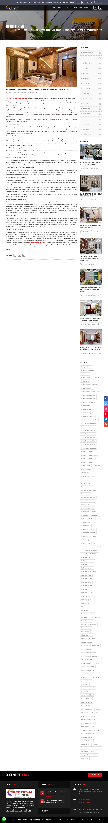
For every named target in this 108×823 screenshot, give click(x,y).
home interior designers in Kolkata (88, 536)
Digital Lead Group (46, 819)
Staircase (91, 119)
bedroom (93, 402)
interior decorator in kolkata (87, 557)
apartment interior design (86, 378)
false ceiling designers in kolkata (88, 498)
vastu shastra (96, 744)
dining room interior (85, 480)
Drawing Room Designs (86, 483)
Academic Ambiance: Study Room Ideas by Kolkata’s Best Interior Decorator (90, 320)
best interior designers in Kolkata (88, 441)
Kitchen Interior (91, 88)
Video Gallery (84, 819)
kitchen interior (84, 617)
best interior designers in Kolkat (88, 438)
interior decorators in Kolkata (87, 561)
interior (82, 547)
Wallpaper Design (91, 134)
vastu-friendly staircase (86, 748)
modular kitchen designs (86, 660)
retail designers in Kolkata (86, 695)
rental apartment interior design (88, 688)
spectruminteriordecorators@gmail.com (90, 809)
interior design (84, 565)
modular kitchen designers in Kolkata (89, 656)
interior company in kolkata (93, 547)
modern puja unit (85, 646)
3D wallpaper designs (85, 367)
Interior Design (91, 78)
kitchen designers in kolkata (87, 614)
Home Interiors (91, 73)
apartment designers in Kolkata (87, 371)
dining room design (85, 473)
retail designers (84, 692)
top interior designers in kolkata (88, 727)
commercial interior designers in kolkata (89, 462)
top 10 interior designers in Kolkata (88, 720)
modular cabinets (95, 646)
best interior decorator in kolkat (87, 427)
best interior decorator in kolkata (88, 430)
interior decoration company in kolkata (89, 554)
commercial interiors (85, 466)
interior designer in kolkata (87, 593)
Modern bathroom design (86, 642)
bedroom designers (85, 406)
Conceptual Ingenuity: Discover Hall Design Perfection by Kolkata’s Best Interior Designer (91, 289)
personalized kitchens (86, 681)
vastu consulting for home (86, 741)
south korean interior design (87, 709)
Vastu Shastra (91, 129)
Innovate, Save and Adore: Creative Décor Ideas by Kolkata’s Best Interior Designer (90, 349)
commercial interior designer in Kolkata (89, 455)
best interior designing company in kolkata (90, 445)
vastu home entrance (85, 744)
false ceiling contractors (86, 487)
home (82, 519)
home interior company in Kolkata (88, 522)
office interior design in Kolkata (87, 667)
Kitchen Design (91, 83)
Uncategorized (91, 124)
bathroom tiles (84, 402)
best (96, 420)
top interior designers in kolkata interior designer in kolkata (91, 730)
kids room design (85, 603)
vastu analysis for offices (86, 737)
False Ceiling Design (91, 63)
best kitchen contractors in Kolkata (88, 448)
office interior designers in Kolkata (88, 674)
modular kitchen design (86, 649)
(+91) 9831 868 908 (84, 799)
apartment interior (85, 374)
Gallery (74, 7)
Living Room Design (30, 30)
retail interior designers (86, 699)
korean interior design (95, 617)
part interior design (95, 677)
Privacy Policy (98, 819)
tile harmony (93, 716)
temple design (84, 716)
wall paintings (98, 748)
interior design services (86, 582)
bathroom (97, 378)
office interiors (84, 677)
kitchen (97, 607)
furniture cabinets (85, 512)
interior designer (84, 589)
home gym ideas (90, 519)
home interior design (85, 526)
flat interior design (85, 505)
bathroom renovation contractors (88, 399)
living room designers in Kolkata (88, 639)
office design (96, 663)
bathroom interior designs (86, 388)
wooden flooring (84, 759)
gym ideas (94, 512)
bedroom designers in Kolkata (87, 409)
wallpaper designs (85, 755)
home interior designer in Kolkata (88, 533)
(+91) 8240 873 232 (84, 803)
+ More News (44, 811)
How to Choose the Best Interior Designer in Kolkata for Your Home (91, 226)
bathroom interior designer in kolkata (89, 385)
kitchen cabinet (84, 610)
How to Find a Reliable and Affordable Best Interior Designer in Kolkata (90, 164)
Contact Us (87, 7)
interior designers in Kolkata (87, 596)
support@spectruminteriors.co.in (89, 812)
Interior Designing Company (87, 600)
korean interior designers (86, 621)
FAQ (91, 819)
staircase (98, 709)
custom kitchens (96, 466)
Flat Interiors (91, 68)
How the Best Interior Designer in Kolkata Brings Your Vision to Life (91, 195)
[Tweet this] (19, 255)
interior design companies (86, 568)
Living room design (85, 632)
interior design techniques (86, 586)
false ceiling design (85, 494)
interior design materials (86, 579)
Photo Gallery (74, 819)
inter (94, 543)
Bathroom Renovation (91, 53)
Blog (80, 7)
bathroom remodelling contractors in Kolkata (90, 392)
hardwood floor (84, 515)
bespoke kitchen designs (86, 420)
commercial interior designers (87, 459)
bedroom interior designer (86, 413)
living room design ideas (86, 635)
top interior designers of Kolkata (87, 734)
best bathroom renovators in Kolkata (88, 423)
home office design (85, 540)
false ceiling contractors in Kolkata (88, 490)
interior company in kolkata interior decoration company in (91, 550)
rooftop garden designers (86, 702)
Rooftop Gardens (91, 114)
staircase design (84, 713)
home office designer (85, 543)
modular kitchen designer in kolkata (88, 653)
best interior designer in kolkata (88, 434)
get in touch (95, 774)
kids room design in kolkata (87, 607)
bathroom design (85, 381)
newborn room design (86, 663)
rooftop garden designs (86, 706)
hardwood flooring (95, 515)
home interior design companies (88, 529)
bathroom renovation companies (88, 395)
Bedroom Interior (91, 58)
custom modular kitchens (86, 469)
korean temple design (86, 628)
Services (67, 7)
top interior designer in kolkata (87, 723)
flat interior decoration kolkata (87, 501)
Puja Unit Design (91, 109)
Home (54, 7)
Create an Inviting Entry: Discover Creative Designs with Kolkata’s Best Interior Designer (89, 258)
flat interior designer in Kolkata (87, 508)
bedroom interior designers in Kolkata (89, 416)
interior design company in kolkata (88, 572)
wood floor (95, 755)
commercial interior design (87, 452)
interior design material (86, 575)
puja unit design (84, 684)
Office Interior (91, 104)
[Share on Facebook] (15, 255)
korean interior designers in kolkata (88, 625)
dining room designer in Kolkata (88, 476)
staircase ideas (95, 713)
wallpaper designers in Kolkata (87, 752)
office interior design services (87, 670)
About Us (60, 7)
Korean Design (91, 93)
